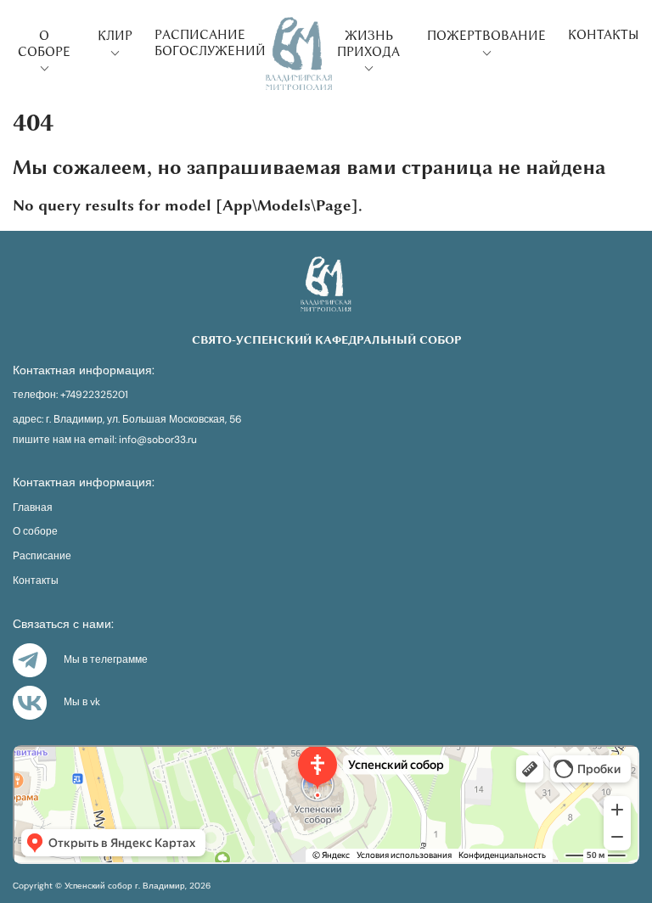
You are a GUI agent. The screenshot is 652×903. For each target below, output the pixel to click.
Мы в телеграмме (106, 659)
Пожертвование (486, 35)
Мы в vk (82, 702)
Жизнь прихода (368, 43)
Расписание (42, 557)
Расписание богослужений (210, 42)
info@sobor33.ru (158, 440)
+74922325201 (94, 395)
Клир (115, 35)
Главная (33, 508)
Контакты (603, 34)
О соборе (44, 43)
